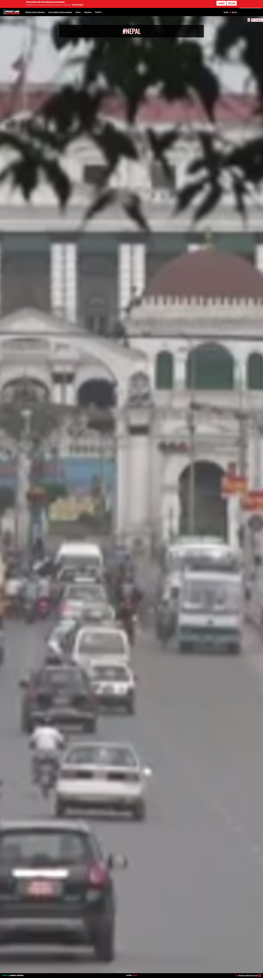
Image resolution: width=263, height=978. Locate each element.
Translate (258, 19)
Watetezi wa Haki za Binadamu (35, 12)
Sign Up (234, 12)
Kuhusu (78, 12)
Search (97, 12)
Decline (231, 3)
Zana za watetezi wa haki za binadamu (60, 12)
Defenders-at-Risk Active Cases (246, 975)
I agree (221, 3)
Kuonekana (87, 12)
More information (77, 4)
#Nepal (135, 975)
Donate (226, 12)
